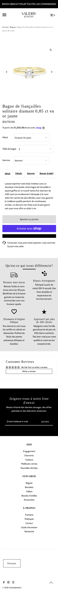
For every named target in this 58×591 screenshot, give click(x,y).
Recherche (29, 531)
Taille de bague (9, 148)
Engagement (29, 451)
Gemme (6, 160)
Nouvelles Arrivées (29, 468)
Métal (5, 137)
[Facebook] (3, 582)
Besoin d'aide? (46, 173)
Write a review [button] (29, 371)
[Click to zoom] (50, 50)
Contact (29, 523)
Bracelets (29, 487)
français (11, 563)
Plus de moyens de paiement (29, 236)
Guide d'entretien (29, 527)
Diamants (29, 455)
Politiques (29, 519)
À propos (29, 514)
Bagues (13, 27)
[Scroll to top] (51, 582)
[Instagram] (8, 582)
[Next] (51, 72)
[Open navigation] (9, 15)
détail (7, 173)
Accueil (5, 27)
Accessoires (29, 499)
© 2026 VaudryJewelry (11, 587)
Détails (18, 173)
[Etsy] (13, 582)
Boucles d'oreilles (29, 495)
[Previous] (6, 72)
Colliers (29, 491)
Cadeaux (29, 459)
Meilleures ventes (29, 463)
